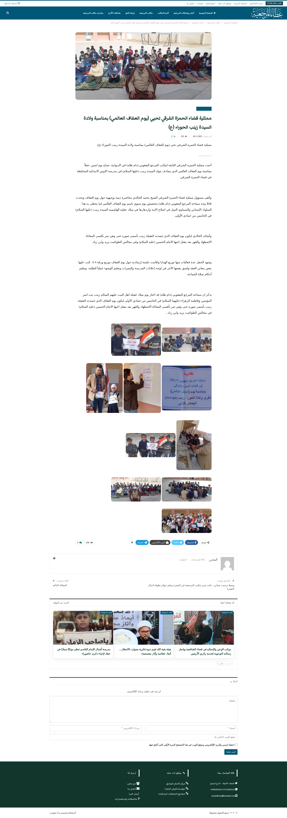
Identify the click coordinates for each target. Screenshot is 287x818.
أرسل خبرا (134, 794)
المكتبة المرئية (240, 3)
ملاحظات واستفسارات (126, 799)
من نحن (131, 784)
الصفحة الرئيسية (206, 13)
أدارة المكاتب (163, 13)
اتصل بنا (190, 3)
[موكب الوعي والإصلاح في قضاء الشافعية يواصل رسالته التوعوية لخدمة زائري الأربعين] (204, 628)
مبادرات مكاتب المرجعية (93, 13)
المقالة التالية (60, 585)
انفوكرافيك (210, 3)
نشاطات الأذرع (114, 13)
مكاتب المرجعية (146, 13)
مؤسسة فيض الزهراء (175, 789)
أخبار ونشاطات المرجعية (184, 13)
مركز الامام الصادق (176, 784)
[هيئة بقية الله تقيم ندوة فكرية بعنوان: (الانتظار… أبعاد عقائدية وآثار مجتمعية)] (143, 628)
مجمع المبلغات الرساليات (172, 794)
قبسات (200, 3)
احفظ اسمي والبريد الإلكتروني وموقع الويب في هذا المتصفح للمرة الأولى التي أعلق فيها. (192, 745)
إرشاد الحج (130, 13)
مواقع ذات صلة (224, 3)
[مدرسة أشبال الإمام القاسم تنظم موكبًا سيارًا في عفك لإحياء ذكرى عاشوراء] (83, 628)
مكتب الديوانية (203, 109)
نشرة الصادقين (256, 3)
